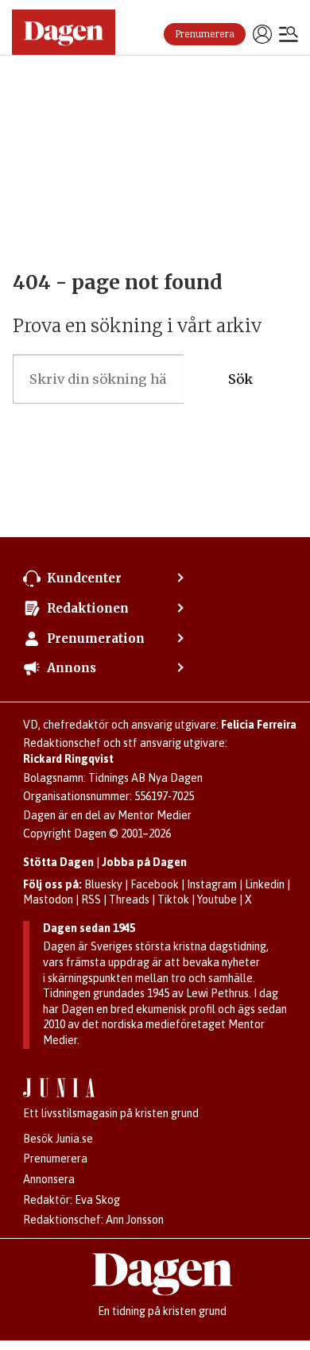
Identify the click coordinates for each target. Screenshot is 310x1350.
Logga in (262, 34)
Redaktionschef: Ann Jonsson (93, 1219)
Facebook (154, 884)
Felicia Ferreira (258, 724)
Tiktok (173, 899)
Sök (240, 379)
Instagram (212, 884)
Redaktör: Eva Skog (71, 1199)
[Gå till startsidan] (63, 32)
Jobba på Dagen (144, 862)
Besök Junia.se (58, 1138)
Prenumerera (204, 34)
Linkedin (265, 884)
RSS (91, 899)
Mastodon (48, 899)
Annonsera (49, 1179)
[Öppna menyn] (288, 35)
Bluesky (103, 884)
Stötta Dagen (58, 862)
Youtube (217, 899)
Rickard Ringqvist (68, 758)
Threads (129, 899)
